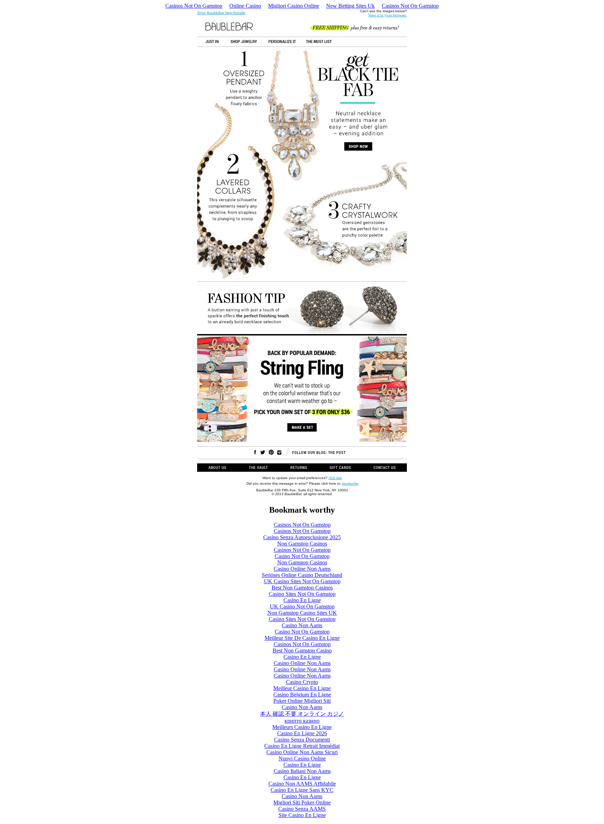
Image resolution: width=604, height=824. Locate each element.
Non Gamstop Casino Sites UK (302, 613)
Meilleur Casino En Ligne (302, 688)
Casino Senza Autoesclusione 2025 (302, 537)
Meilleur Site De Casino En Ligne (302, 638)
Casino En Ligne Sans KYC (302, 790)
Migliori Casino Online (293, 6)
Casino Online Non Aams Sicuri (302, 752)
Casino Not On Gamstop (302, 556)
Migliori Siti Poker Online (302, 802)
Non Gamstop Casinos (302, 544)
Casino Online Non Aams (302, 569)
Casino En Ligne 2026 (302, 733)
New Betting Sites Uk (350, 6)
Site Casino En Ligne (302, 815)
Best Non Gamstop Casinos (302, 588)
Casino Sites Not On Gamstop (302, 594)
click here (335, 478)
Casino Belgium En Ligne (302, 694)
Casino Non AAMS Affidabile (302, 784)
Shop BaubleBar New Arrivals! (221, 13)
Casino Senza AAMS (302, 809)
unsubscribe (350, 483)
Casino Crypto (302, 682)
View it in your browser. (387, 15)
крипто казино (302, 721)
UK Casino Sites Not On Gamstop (302, 581)
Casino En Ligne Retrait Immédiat (302, 746)
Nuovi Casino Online (302, 758)
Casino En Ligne (302, 600)
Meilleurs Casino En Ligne (302, 727)
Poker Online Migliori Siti (302, 701)
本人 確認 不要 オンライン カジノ (302, 714)
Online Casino (245, 6)
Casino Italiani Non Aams (302, 771)
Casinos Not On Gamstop (193, 6)
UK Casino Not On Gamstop (302, 606)
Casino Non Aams (302, 625)
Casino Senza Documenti (302, 740)
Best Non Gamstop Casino (302, 650)
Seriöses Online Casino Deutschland (302, 575)
